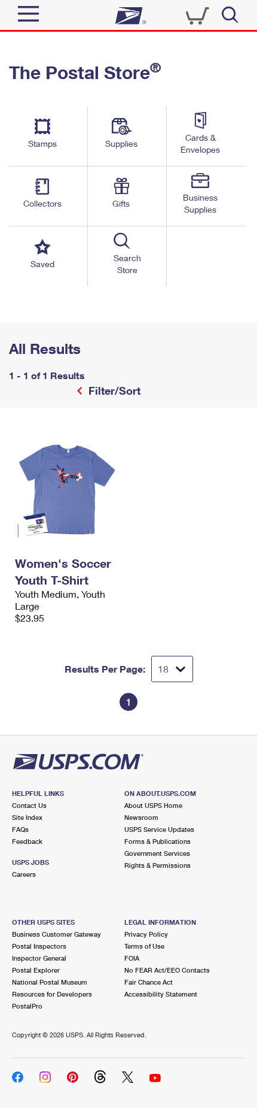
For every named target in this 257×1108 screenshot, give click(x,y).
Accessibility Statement (160, 994)
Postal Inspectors (39, 946)
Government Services (157, 853)
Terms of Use (144, 946)
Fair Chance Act (148, 982)
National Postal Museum (49, 982)
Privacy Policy (146, 934)
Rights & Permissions (157, 865)
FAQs (20, 829)
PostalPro (27, 1006)
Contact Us (29, 805)
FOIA (131, 958)
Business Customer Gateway (56, 934)
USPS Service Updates (159, 829)
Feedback (27, 841)
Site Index (27, 817)
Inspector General (39, 958)
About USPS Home (153, 805)
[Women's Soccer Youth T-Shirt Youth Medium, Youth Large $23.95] (69, 489)
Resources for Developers (52, 994)
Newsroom (141, 817)
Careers (24, 874)
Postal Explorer (36, 970)
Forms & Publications (157, 841)
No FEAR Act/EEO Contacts (167, 970)
